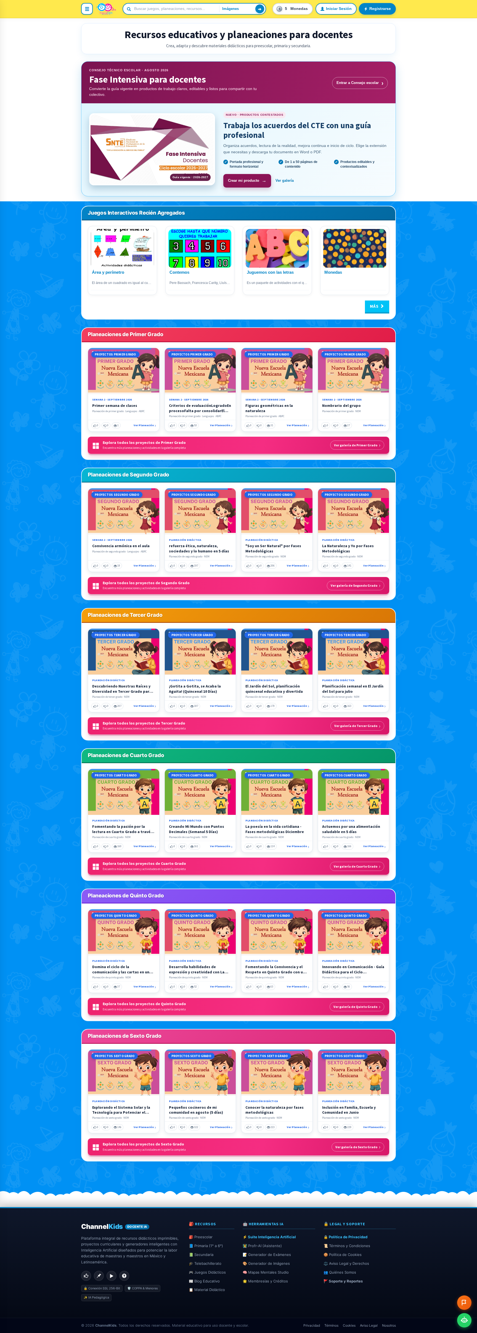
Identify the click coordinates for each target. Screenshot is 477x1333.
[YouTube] (111, 1276)
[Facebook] (86, 1276)
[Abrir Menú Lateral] (87, 9)
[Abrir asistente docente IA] (464, 1320)
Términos (331, 1325)
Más (375, 306)
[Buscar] (259, 8)
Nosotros (389, 1325)
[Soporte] (124, 1276)
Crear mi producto (247, 180)
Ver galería (284, 180)
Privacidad (311, 1325)
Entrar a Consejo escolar (359, 83)
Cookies (349, 1325)
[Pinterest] (99, 1276)
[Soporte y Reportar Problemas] (464, 1302)
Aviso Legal (369, 1325)
